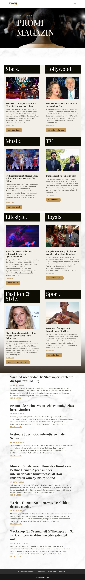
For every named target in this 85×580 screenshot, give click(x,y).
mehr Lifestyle (13, 283)
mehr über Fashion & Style (17, 362)
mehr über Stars (14, 130)
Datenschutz (52, 571)
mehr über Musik (14, 207)
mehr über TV (53, 200)
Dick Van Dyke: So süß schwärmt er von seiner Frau (61, 104)
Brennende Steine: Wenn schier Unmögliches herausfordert (42, 408)
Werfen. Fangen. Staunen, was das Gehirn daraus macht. (39, 504)
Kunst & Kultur (17, 385)
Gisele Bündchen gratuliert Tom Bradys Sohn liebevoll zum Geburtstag (21, 336)
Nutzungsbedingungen (26, 571)
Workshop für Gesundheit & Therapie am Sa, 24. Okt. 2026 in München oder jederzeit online (42, 535)
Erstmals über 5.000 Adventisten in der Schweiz (38, 436)
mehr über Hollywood (56, 130)
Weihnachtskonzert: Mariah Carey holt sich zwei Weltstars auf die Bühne (22, 178)
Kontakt (62, 571)
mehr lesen (10, 125)
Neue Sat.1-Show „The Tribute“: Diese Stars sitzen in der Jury (21, 104)
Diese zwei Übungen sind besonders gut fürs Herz (58, 329)
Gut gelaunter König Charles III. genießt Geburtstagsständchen (61, 252)
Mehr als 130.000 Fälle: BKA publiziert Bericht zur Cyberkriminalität (19, 254)
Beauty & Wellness (19, 543)
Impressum (41, 571)
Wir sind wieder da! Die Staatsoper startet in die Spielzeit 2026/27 (41, 379)
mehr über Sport (54, 355)
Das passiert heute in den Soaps (61, 175)
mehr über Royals (54, 278)
